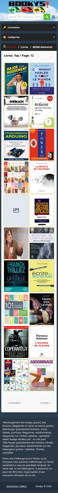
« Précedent (14, 402)
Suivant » (45, 402)
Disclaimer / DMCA (16, 486)
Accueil (11, 47)
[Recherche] (47, 17)
